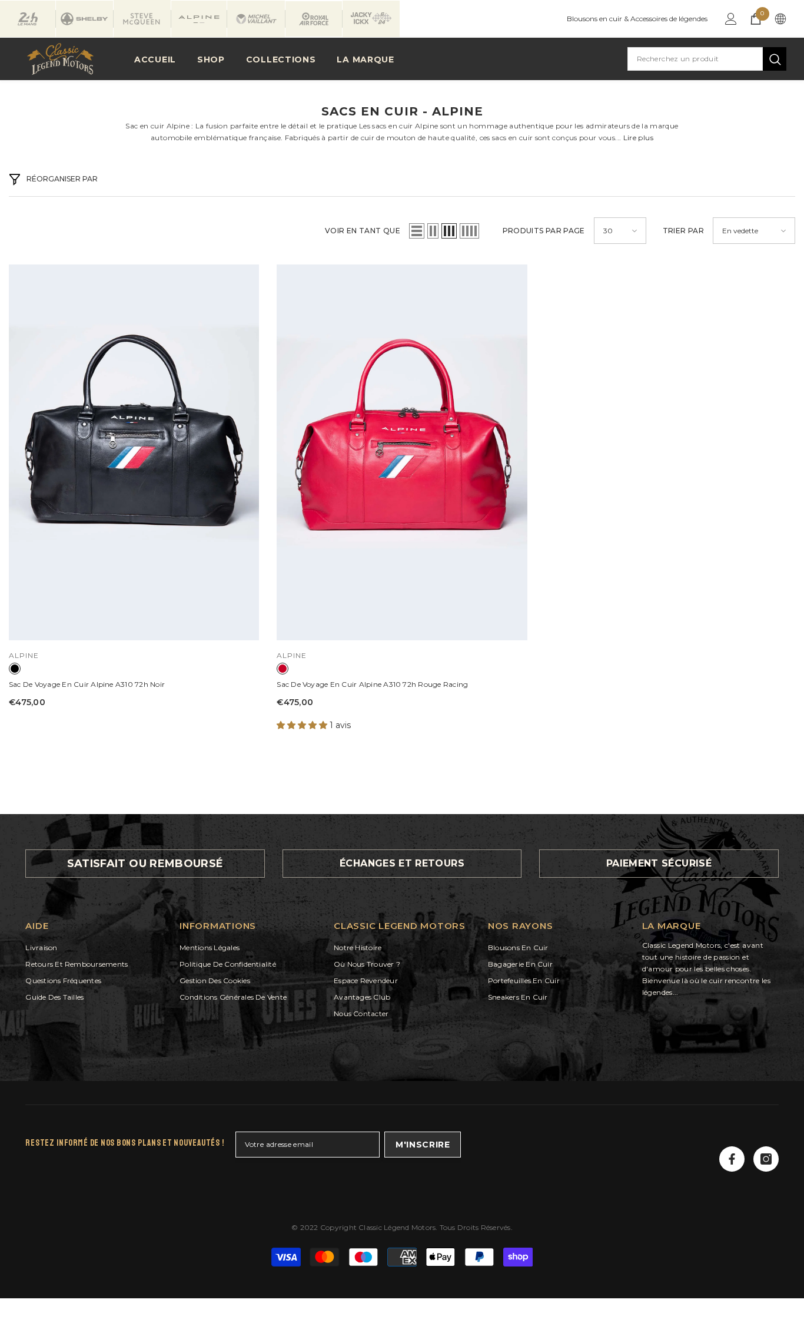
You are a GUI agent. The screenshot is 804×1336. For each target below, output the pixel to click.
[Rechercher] (706, 59)
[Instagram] (766, 1159)
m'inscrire (423, 1144)
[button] (416, 231)
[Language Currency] (780, 19)
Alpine (24, 655)
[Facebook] (732, 1159)
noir (15, 668)
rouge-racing (282, 668)
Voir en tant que (362, 230)
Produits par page (544, 230)
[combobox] (695, 59)
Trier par (683, 230)
